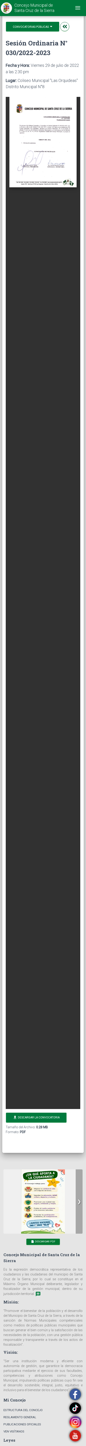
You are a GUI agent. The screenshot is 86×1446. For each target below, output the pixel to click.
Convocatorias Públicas (31, 26)
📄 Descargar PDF (43, 1241)
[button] (79, 1201)
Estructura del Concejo (23, 1410)
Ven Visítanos (13, 1431)
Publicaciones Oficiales (22, 1424)
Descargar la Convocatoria (36, 1117)
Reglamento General (19, 1417)
